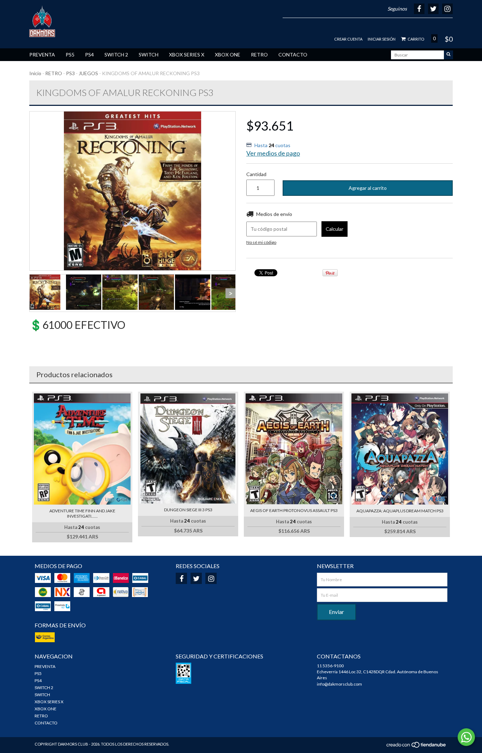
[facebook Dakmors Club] (181, 578)
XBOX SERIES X (186, 55)
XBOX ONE (227, 55)
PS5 (70, 55)
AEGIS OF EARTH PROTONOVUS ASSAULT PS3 (294, 510)
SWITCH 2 (116, 55)
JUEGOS (88, 73)
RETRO (259, 55)
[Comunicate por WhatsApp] (466, 737)
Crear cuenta (348, 39)
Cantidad (256, 174)
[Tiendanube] (416, 747)
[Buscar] (448, 54)
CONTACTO (292, 55)
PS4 (89, 55)
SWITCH (148, 55)
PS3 (70, 73)
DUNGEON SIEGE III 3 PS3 (188, 509)
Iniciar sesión (382, 39)
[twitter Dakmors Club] (196, 578)
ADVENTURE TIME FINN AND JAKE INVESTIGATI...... (82, 513)
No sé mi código (261, 242)
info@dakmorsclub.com (339, 684)
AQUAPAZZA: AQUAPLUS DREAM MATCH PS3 (400, 510)
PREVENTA (42, 55)
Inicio (35, 73)
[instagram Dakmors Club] (211, 578)
